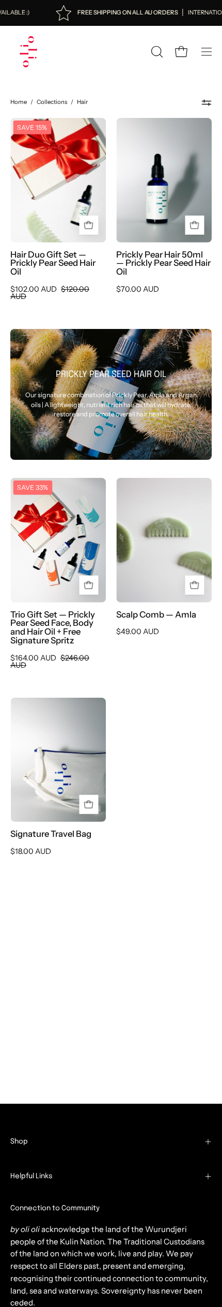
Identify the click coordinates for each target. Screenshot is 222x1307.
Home (18, 102)
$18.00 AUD (30, 851)
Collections (52, 102)
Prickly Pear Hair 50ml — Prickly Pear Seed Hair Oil (163, 263)
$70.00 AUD (137, 289)
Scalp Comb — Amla (156, 614)
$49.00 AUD (137, 631)
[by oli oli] (28, 52)
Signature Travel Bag (50, 834)
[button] (156, 51)
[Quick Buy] (194, 225)
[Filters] (206, 102)
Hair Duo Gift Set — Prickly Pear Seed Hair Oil (53, 263)
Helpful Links (31, 1176)
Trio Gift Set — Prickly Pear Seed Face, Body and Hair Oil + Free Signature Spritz (52, 627)
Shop (19, 1141)
